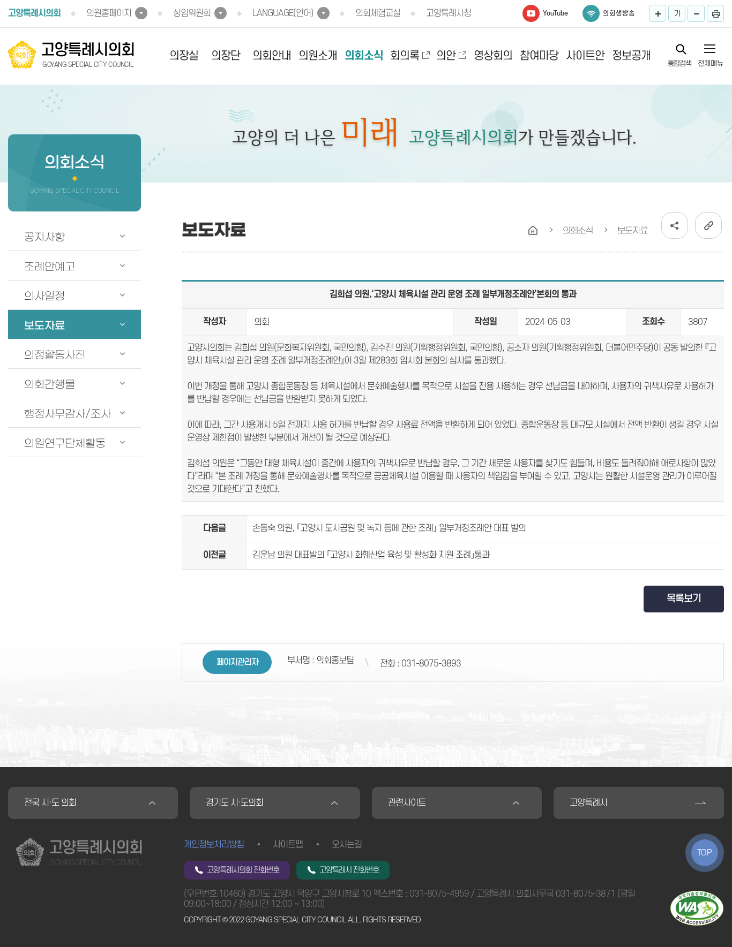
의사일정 (44, 296)
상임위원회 (192, 13)
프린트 (715, 13)
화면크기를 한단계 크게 (657, 13)
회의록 (404, 56)
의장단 (225, 56)
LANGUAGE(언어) (282, 13)
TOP (704, 853)
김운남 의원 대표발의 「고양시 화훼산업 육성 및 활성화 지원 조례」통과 (370, 555)
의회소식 (364, 56)
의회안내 (271, 56)
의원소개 (317, 56)
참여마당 (539, 56)
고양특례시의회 (34, 13)
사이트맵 (288, 845)
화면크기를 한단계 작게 (696, 13)
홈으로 (533, 231)
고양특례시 (588, 803)
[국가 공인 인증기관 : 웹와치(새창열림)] (697, 908)
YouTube (555, 13)
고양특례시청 (448, 13)
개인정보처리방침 (214, 845)
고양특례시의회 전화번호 (243, 870)
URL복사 (708, 225)
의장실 (183, 56)
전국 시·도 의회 (50, 803)
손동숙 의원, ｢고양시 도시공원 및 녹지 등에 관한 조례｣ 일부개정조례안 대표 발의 (389, 528)
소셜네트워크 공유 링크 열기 (674, 225)
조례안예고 (49, 266)
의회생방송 (619, 13)
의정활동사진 (54, 355)
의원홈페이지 (108, 13)
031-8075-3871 (585, 894)
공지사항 (44, 237)
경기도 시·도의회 (234, 803)
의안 (445, 56)
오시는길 (347, 845)
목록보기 (684, 598)
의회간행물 (49, 384)
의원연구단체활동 (65, 443)
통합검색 (679, 63)
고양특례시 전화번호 (349, 870)
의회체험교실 (377, 13)
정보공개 (631, 56)
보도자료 (44, 325)
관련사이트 (406, 803)
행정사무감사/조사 (67, 413)
